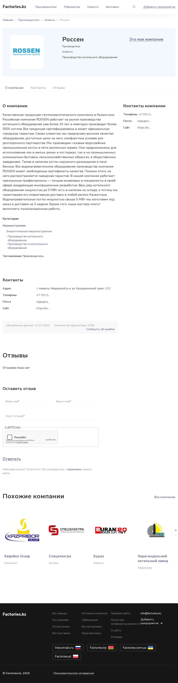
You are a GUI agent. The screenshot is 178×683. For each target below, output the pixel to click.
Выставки (112, 7)
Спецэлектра (60, 556)
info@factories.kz (151, 613)
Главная (8, 20)
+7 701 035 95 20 (48, 295)
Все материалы (92, 627)
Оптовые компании (94, 613)
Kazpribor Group (17, 556)
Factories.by (98, 648)
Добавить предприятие (159, 7)
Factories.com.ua (134, 648)
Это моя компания (146, 39)
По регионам (60, 627)
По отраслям (60, 620)
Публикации (90, 620)
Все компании (164, 497)
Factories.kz (14, 6)
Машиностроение (14, 226)
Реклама (116, 637)
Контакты (38, 88)
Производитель (33, 256)
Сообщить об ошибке (100, 329)
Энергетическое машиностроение (29, 231)
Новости (93, 7)
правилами (74, 469)
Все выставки (61, 633)
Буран (98, 556)
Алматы (49, 20)
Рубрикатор (72, 7)
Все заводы (59, 613)
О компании (14, 88)
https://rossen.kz (47, 308)
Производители (45, 7)
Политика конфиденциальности (126, 622)
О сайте (116, 630)
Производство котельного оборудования (25, 238)
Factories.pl (63, 656)
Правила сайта (120, 613)
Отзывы (59, 88)
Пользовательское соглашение (73, 673)
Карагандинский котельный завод (153, 558)
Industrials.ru (64, 648)
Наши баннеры (91, 633)
